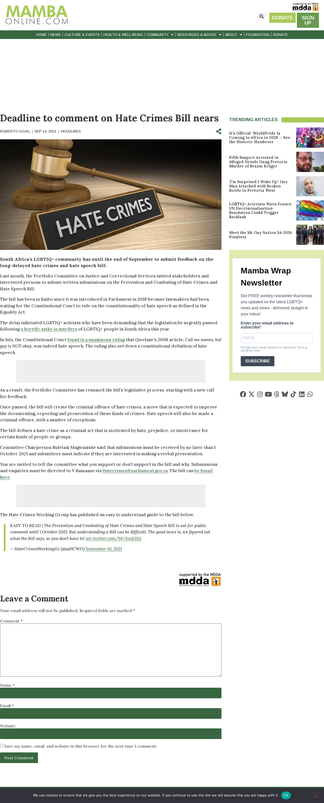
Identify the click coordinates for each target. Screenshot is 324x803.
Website (7, 726)
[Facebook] (243, 394)
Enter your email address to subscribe (267, 325)
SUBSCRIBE (257, 361)
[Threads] (276, 394)
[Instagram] (260, 394)
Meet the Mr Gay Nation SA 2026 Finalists (260, 234)
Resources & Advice (196, 35)
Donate (280, 35)
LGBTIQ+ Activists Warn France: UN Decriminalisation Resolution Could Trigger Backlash (260, 210)
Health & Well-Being (123, 35)
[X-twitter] (251, 394)
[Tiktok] (293, 394)
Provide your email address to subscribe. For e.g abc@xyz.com (274, 349)
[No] (316, 795)
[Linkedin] (301, 394)
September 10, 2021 (104, 549)
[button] (261, 16)
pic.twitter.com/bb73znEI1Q (113, 538)
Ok (286, 795)
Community (158, 35)
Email (7, 706)
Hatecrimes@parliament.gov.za (135, 470)
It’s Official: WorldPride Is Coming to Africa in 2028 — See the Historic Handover (259, 137)
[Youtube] (268, 394)
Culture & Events (82, 35)
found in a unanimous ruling (96, 339)
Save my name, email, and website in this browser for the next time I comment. (80, 746)
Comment (11, 621)
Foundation (257, 35)
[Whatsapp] (310, 394)
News (55, 35)
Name (7, 685)
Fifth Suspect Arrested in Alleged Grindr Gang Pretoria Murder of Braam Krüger (258, 161)
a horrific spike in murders (49, 329)
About (231, 35)
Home (41, 35)
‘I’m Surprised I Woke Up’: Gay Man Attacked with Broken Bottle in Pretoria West (258, 186)
